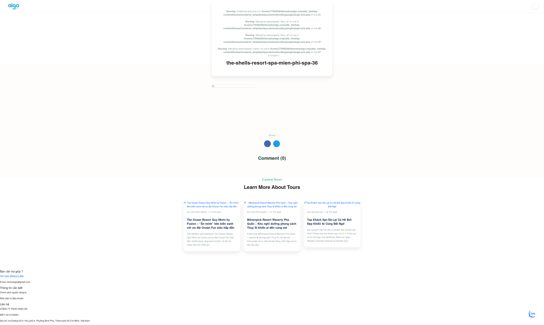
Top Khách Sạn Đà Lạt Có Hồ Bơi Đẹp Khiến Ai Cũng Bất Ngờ (329, 222)
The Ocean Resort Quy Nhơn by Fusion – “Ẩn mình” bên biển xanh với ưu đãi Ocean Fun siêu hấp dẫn (210, 224)
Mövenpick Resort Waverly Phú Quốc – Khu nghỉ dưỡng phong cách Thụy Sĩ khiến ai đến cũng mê (271, 224)
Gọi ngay (12, 276)
